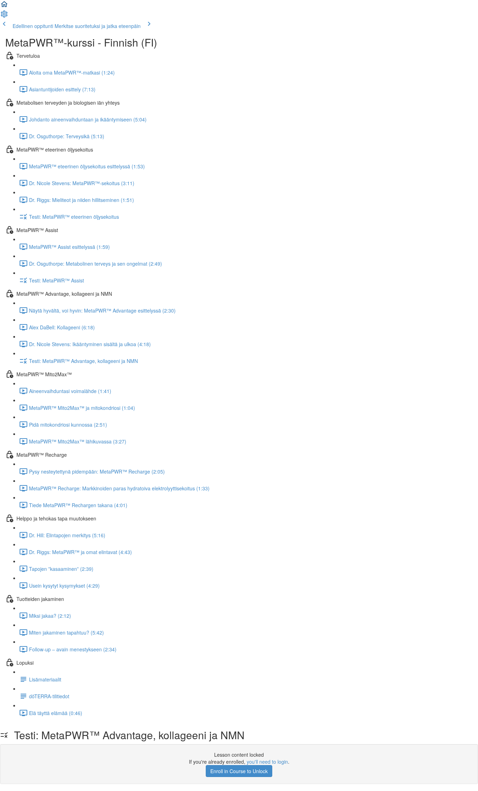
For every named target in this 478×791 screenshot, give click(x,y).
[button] (4, 6)
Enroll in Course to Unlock (239, 771)
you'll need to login (267, 761)
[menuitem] (4, 16)
